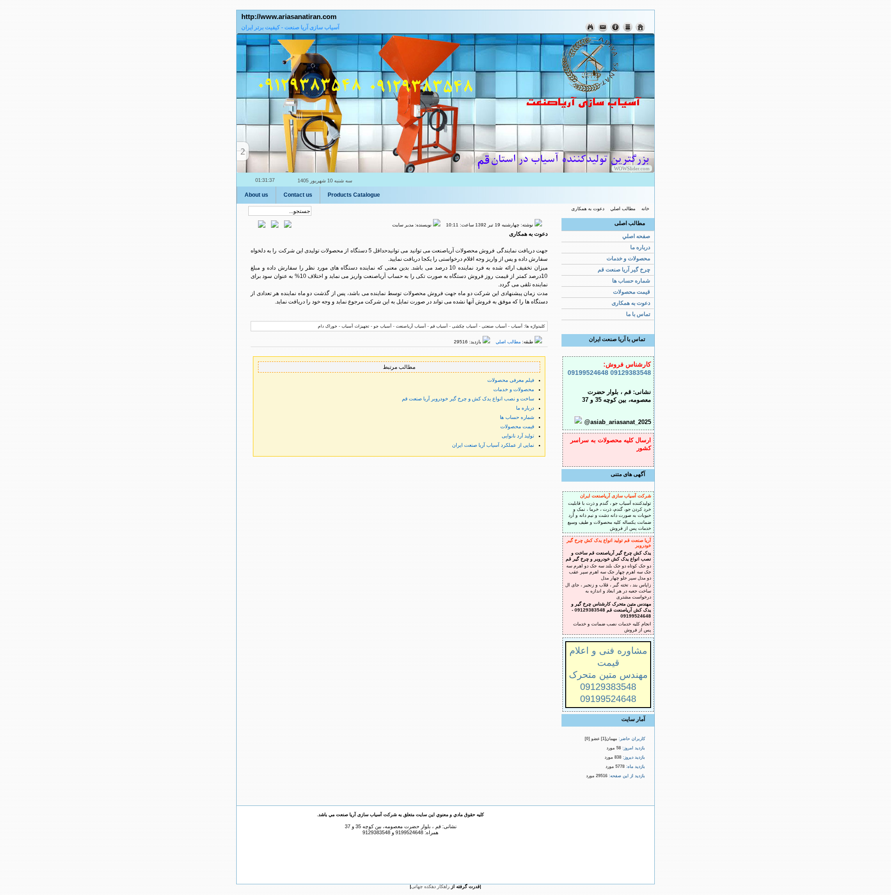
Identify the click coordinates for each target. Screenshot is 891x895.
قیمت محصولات (517, 426)
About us (256, 195)
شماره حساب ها (517, 417)
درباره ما (525, 408)
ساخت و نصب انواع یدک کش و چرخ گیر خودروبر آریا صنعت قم (468, 398)
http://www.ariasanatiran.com (288, 16)
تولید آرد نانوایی (518, 435)
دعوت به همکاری (587, 208)
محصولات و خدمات (513, 389)
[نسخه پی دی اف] (264, 226)
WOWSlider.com (632, 168)
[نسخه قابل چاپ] (277, 226)
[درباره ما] (614, 29)
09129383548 (629, 372)
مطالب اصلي (622, 208)
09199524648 (588, 372)
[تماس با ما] (601, 29)
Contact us (298, 195)
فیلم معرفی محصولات (510, 380)
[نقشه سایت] (627, 29)
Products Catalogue (354, 195)
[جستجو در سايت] (589, 29)
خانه (645, 208)
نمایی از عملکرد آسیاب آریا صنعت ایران (493, 445)
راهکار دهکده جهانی (430, 886)
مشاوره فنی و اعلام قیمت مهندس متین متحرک (608, 662)
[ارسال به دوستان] (290, 226)
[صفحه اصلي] (639, 29)
